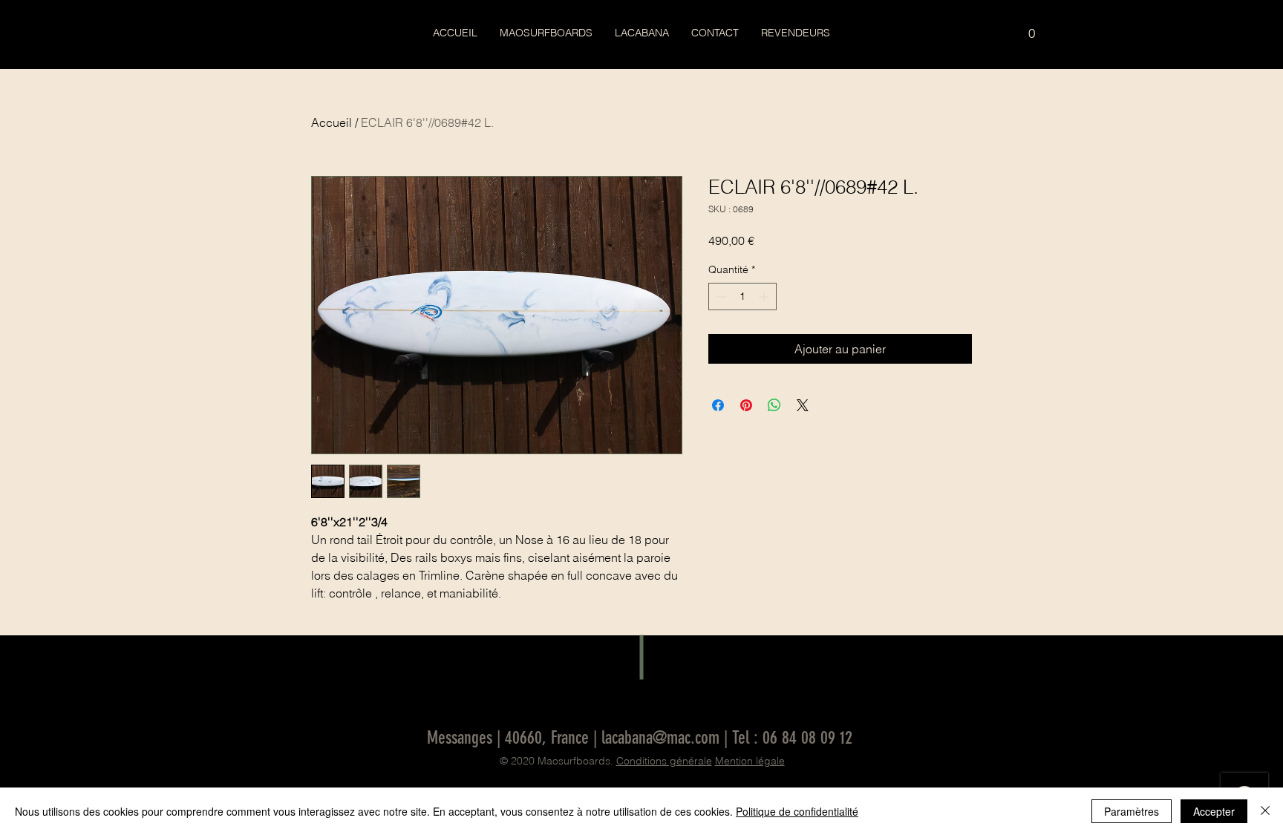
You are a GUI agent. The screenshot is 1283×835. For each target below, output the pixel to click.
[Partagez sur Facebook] (718, 405)
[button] (1032, 28)
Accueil (331, 122)
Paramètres (1131, 811)
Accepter (1214, 811)
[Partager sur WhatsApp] (774, 405)
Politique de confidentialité (797, 811)
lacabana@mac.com (660, 737)
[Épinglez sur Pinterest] (746, 405)
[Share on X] (803, 405)
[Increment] (765, 297)
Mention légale (750, 760)
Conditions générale (664, 760)
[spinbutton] (742, 297)
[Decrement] (720, 297)
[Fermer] (1265, 811)
